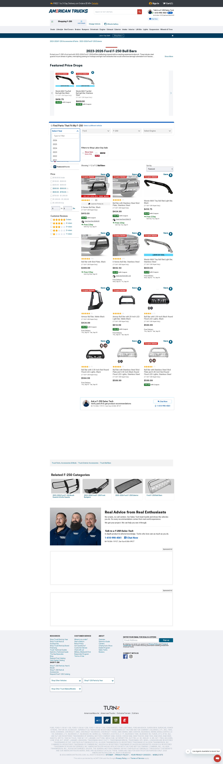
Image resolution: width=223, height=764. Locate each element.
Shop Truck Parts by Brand (59, 646)
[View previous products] (52, 93)
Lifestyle (59, 29)
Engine (102, 29)
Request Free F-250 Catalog (60, 674)
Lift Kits (139, 29)
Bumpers (85, 29)
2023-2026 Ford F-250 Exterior (91, 41)
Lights (145, 29)
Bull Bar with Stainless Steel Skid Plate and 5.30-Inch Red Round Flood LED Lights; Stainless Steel (157, 372)
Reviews (101, 652)
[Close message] (172, 35)
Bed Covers (69, 29)
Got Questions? (80, 646)
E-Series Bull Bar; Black (90, 207)
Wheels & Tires (166, 29)
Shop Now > (118, 36)
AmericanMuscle (91, 713)
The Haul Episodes (56, 654)
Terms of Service (137, 758)
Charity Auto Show (105, 646)
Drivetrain (94, 29)
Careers (101, 644)
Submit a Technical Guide (59, 652)
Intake (124, 29)
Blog (51, 656)
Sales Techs (103, 650)
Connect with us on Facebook (125, 656)
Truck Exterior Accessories (88, 463)
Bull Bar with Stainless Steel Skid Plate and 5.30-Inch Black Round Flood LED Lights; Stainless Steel (126, 372)
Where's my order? (81, 639)
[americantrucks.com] (68, 11)
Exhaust (110, 29)
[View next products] (171, 93)
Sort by (149, 166)
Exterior (118, 29)
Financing (53, 648)
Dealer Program (104, 648)
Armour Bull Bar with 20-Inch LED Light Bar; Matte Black (126, 318)
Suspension (154, 29)
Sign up (166, 640)
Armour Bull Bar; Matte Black (93, 317)
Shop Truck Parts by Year (59, 639)
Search (139, 11)
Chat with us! (79, 650)
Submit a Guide (104, 641)
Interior (132, 29)
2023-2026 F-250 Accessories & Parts (64, 41)
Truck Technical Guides (58, 650)
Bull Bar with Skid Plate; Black (93, 262)
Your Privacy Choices (141, 755)
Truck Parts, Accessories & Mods (64, 463)
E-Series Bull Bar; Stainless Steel (126, 262)
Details (95, 3)
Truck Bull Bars (105, 463)
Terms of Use (79, 656)
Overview (102, 639)
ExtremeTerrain (123, 713)
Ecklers (135, 713)
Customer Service (80, 648)
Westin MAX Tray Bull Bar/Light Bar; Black (64, 93)
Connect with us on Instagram (131, 656)
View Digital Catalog (57, 660)
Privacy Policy (154, 644)
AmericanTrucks (108, 713)
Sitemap (109, 755)
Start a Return (79, 641)
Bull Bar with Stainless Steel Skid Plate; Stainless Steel (126, 204)
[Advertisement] (111, 568)
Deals (52, 29)
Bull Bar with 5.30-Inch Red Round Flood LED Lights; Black (95, 371)
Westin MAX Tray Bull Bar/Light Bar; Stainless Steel (84, 94)
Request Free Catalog (57, 658)
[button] (153, 19)
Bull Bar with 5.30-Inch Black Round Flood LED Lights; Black (158, 318)
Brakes (78, 29)
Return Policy (79, 644)
